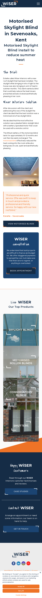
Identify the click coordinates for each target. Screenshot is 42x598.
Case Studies (21, 491)
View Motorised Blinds (21, 224)
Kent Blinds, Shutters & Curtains (17, 570)
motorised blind (9, 140)
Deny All (21, 591)
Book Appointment (21, 271)
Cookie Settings (21, 595)
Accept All (21, 586)
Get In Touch (21, 529)
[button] (38, 3)
